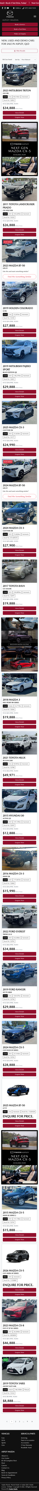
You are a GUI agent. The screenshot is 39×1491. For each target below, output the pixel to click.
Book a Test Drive (20, 29)
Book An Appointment (9, 1473)
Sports (4, 1443)
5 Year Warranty (26, 1445)
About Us (5, 1456)
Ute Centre (5, 1458)
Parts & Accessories (27, 1440)
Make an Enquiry (20, 34)
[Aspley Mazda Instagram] (5, 8)
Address (18, 8)
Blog (3, 1470)
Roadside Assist (26, 1448)
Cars (3, 1438)
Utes (3, 1445)
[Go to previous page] (7, 1421)
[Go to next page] (32, 1421)
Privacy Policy (6, 1478)
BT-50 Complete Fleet (9, 1461)
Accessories (25, 1443)
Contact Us (5, 1468)
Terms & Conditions (8, 1475)
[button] (34, 16)
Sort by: (17, 59)
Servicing (24, 1438)
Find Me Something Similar (19, 276)
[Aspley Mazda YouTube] (8, 8)
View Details (19, 113)
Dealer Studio (13, 1489)
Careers (4, 1465)
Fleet (3, 1463)
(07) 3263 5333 (30, 8)
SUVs (3, 1440)
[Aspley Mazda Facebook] (3, 8)
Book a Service (20, 24)
